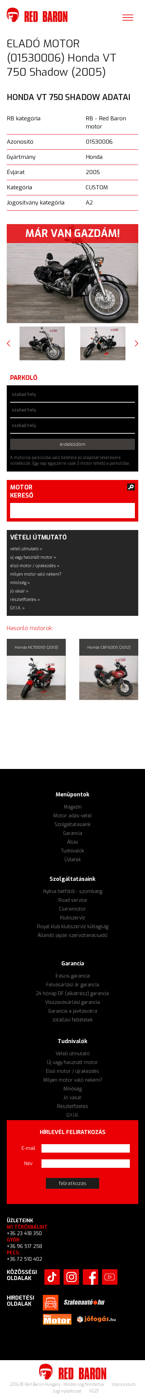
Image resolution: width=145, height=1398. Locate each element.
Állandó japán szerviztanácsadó (72, 935)
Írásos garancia (73, 976)
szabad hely (24, 394)
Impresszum (124, 1384)
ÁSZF (94, 1391)
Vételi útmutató (73, 1054)
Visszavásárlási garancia (72, 1002)
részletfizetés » (25, 599)
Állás (72, 842)
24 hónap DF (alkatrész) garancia (72, 993)
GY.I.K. (72, 1115)
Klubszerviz (72, 918)
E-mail (28, 1148)
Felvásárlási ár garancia (72, 985)
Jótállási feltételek (72, 1020)
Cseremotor (72, 909)
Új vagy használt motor (72, 1062)
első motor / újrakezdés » (34, 566)
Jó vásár (72, 1097)
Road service (72, 900)
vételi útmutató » (26, 549)
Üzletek (72, 860)
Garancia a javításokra (72, 1011)
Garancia (72, 833)
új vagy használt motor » (33, 557)
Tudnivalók (72, 851)
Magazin (73, 807)
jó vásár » (19, 591)
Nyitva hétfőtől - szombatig (72, 891)
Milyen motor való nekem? (72, 1080)
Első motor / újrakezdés (72, 1071)
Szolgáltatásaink (73, 824)
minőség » (20, 582)
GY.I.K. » (17, 608)
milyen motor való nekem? (35, 574)
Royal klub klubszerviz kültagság (72, 926)
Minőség (72, 1089)
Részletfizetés (72, 1106)
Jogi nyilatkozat (67, 1391)
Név (28, 1163)
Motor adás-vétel (72, 816)
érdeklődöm (73, 444)
